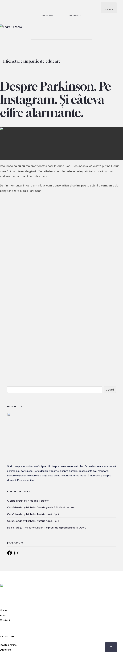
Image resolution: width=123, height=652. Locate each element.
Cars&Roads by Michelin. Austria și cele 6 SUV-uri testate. (41, 507)
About (4, 615)
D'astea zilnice (8, 645)
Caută (110, 390)
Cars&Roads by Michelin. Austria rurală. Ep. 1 (33, 521)
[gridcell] (61, 473)
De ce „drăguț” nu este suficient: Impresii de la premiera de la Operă (46, 527)
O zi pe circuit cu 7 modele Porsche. (28, 500)
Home (3, 610)
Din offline (6, 649)
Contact (5, 620)
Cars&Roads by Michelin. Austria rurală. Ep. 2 (33, 514)
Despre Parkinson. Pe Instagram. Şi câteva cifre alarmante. (55, 99)
